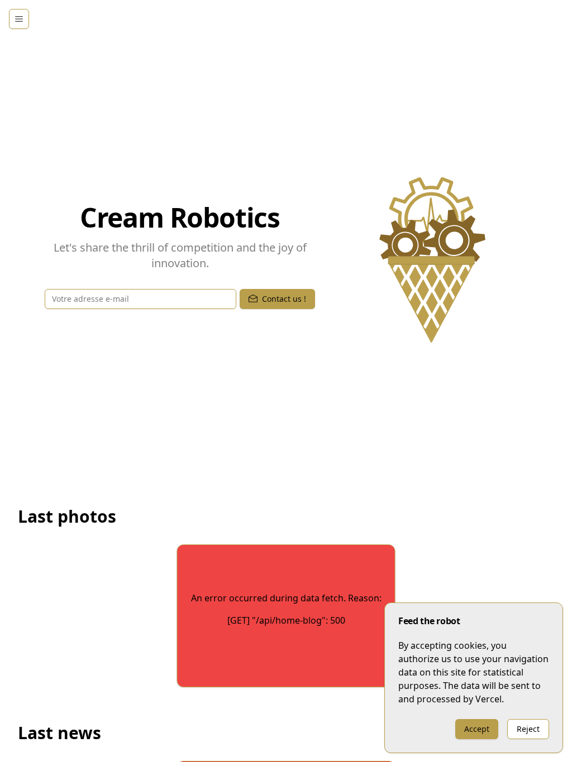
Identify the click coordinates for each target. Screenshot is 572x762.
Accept (476, 729)
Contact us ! (284, 298)
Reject (528, 729)
